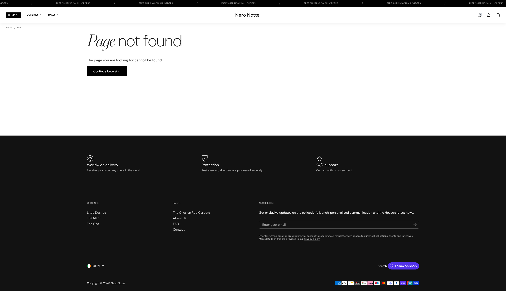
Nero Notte (247, 15)
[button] (479, 15)
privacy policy (312, 238)
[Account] (489, 15)
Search (382, 266)
